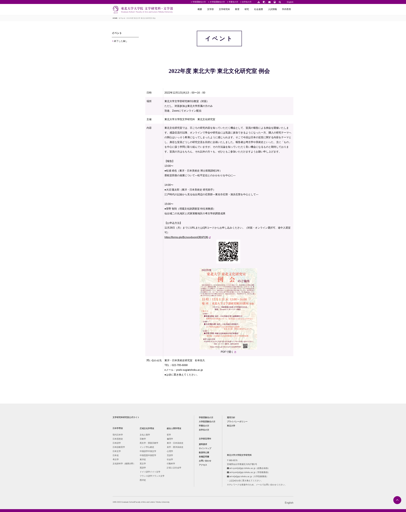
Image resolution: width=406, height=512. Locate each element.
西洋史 (143, 480)
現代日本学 (118, 435)
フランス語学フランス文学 (152, 476)
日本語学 (117, 443)
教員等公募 (204, 452)
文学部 (210, 9)
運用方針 (231, 417)
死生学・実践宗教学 (149, 443)
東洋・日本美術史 (175, 443)
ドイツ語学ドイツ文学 (150, 472)
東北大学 (231, 426)
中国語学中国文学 (148, 451)
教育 (237, 9)
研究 (247, 9)
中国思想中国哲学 (148, 455)
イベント (122, 18)
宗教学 (143, 439)
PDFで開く (227, 351)
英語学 (143, 468)
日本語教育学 (119, 447)
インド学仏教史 (147, 447)
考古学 (116, 459)
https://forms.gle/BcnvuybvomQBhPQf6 (186, 237)
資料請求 (203, 444)
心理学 (170, 451)
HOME (115, 18)
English (290, 2)
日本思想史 (118, 439)
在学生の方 (247, 2)
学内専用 (286, 9)
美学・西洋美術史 (175, 447)
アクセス (203, 465)
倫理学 (170, 439)
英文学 (143, 463)
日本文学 (117, 451)
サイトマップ (205, 448)
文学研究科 (224, 9)
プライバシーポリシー (237, 421)
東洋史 (143, 459)
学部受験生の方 (199, 2)
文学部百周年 (205, 438)
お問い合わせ (205, 461)
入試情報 (272, 9)
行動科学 (171, 463)
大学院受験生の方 (217, 2)
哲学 (169, 435)
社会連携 (258, 9)
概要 (200, 9)
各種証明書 (204, 456)
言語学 (170, 455)
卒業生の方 (233, 2)
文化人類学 (145, 435)
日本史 (116, 455)
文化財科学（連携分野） (124, 463)
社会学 (170, 459)
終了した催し (120, 41)
